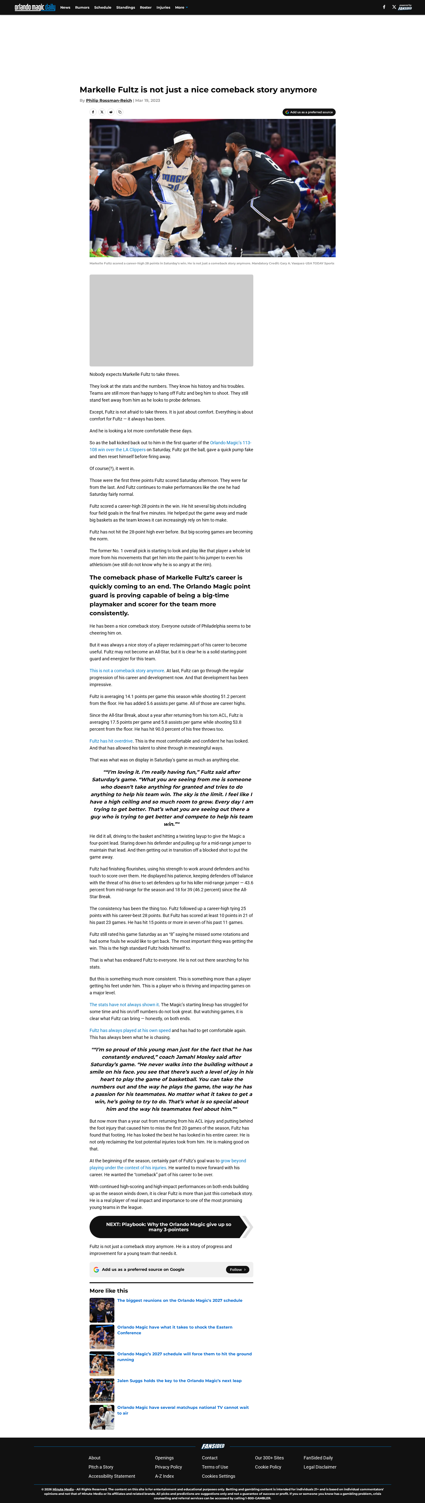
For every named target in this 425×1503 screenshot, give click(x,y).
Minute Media (63, 1489)
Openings (164, 1457)
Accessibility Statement (112, 1476)
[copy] (119, 112)
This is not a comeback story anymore (127, 670)
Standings (125, 7)
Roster (146, 7)
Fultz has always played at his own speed (130, 1030)
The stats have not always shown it (124, 1004)
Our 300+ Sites (269, 1457)
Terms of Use (215, 1467)
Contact (210, 1457)
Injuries (163, 7)
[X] (394, 7)
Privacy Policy (168, 1467)
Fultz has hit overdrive (111, 741)
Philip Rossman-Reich (109, 100)
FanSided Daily (318, 1457)
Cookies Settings (218, 1476)
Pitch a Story (101, 1467)
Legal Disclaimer (320, 1467)
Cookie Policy (268, 1467)
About (94, 1457)
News (65, 7)
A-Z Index (164, 1476)
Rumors (82, 7)
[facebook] (384, 7)
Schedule (102, 7)
